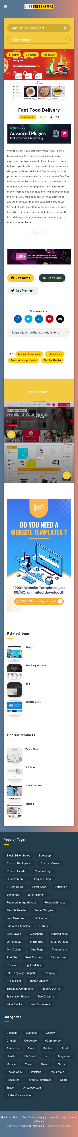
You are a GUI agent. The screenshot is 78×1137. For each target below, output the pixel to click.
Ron (27, 684)
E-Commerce (55, 354)
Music (28, 1064)
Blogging (14, 54)
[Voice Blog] (14, 755)
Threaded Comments (20, 988)
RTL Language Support (21, 973)
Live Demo (23, 278)
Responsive (58, 957)
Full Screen (40, 918)
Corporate (31, 54)
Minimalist (36, 941)
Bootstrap (45, 855)
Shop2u (29, 647)
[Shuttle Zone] (14, 708)
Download (54, 278)
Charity (50, 1032)
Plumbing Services (35, 665)
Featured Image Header (24, 360)
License (51, 1117)
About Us (5, 1117)
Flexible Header (52, 360)
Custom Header (16, 871)
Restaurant (13, 1079)
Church (11, 1040)
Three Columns (50, 988)
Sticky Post (14, 980)
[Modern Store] (14, 791)
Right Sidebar (32, 965)
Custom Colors (50, 863)
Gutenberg (36, 933)
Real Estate (57, 1071)
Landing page (59, 933)
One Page (37, 949)
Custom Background (29, 354)
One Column (14, 949)
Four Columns (15, 918)
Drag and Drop (42, 879)
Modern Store (33, 785)
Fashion (48, 1048)
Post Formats (33, 957)
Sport (63, 1079)
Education (61, 886)
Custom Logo (43, 871)
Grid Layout (14, 933)
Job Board (49, 54)
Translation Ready (18, 996)
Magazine (64, 1056)
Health (11, 1056)
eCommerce (53, 1040)
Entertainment (36, 894)
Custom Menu (15, 879)
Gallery (43, 926)
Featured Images (55, 902)
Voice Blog (31, 749)
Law (47, 1056)
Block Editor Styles (18, 855)
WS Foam (30, 767)
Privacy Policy (36, 1117)
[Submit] (65, 27)
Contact (39, 1121)
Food (65, 1048)
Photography (59, 949)
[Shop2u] (14, 653)
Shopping (49, 973)
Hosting (61, 1117)
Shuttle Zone (33, 702)
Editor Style (39, 886)
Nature (45, 1064)
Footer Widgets (44, 910)
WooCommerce (40, 1004)
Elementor (13, 894)
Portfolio (12, 957)
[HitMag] (14, 809)
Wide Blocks (14, 1004)
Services (72, 1117)
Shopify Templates (40, 1079)
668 (56, 117)
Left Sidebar (14, 941)
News (61, 1064)
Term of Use (19, 1117)
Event (31, 1048)
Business (31, 1032)
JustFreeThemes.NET (34, 1125)
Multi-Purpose (59, 941)
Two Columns (46, 996)
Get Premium (25, 290)
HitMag (29, 804)
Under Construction (19, 1095)
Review (11, 965)
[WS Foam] (14, 773)
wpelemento (39, 392)
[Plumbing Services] (14, 671)
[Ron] (14, 689)
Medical (11, 1064)
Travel (10, 1087)
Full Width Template (19, 926)
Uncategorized (32, 1087)
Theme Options (39, 980)
